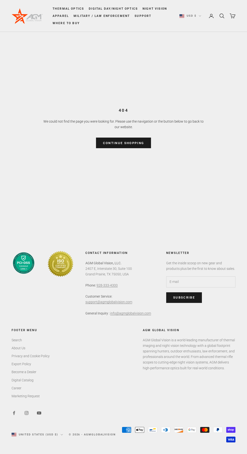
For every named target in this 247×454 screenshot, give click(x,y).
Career (16, 388)
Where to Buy (66, 23)
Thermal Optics (68, 8)
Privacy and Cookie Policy (31, 356)
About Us (18, 348)
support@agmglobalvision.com (108, 302)
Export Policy (21, 364)
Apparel (61, 16)
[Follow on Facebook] (14, 413)
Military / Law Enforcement (102, 16)
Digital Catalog (23, 380)
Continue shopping (123, 143)
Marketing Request (26, 396)
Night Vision (155, 8)
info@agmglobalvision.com (130, 313)
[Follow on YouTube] (39, 413)
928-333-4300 (107, 285)
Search (17, 340)
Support (143, 16)
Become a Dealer (24, 372)
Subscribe (184, 297)
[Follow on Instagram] (26, 413)
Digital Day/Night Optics (113, 8)
